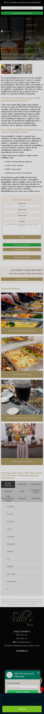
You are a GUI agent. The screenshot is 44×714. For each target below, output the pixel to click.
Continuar (22, 709)
